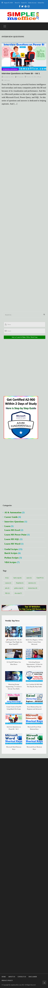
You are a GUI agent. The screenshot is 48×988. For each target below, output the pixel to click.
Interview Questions (10, 69)
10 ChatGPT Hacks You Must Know (14, 663)
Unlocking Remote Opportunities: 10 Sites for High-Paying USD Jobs (34, 664)
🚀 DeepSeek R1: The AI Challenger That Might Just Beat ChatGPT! (13, 642)
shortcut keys (32, 588)
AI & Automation (12, 512)
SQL (7, 593)
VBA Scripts (10, 562)
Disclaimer (33, 977)
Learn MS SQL (11, 539)
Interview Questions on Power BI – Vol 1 (21, 73)
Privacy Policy (7, 980)
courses (8, 583)
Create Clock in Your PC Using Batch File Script (13, 708)
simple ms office (9, 76)
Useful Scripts (11, 549)
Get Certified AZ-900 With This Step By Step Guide (34, 685)
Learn (7, 526)
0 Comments (20, 76)
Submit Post (41, 2)
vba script (18, 593)
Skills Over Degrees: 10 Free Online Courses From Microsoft (34, 642)
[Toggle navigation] (5, 26)
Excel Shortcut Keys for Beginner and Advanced (34, 708)
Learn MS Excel (12, 530)
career (28, 578)
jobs (7, 588)
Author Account (32, 2)
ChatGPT (40, 578)
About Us (17, 2)
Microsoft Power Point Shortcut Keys (34, 728)
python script (18, 588)
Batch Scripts (10, 553)
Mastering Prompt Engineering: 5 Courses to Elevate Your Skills (14, 687)
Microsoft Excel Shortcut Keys (34, 748)
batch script (17, 578)
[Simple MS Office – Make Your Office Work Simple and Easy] (23, 15)
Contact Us (24, 2)
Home (4, 977)
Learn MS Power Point (15, 534)
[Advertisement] (24, 209)
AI (6, 578)
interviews (32, 583)
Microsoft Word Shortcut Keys (13, 748)
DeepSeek (19, 583)
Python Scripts (11, 557)
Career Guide (11, 517)
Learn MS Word (12, 543)
